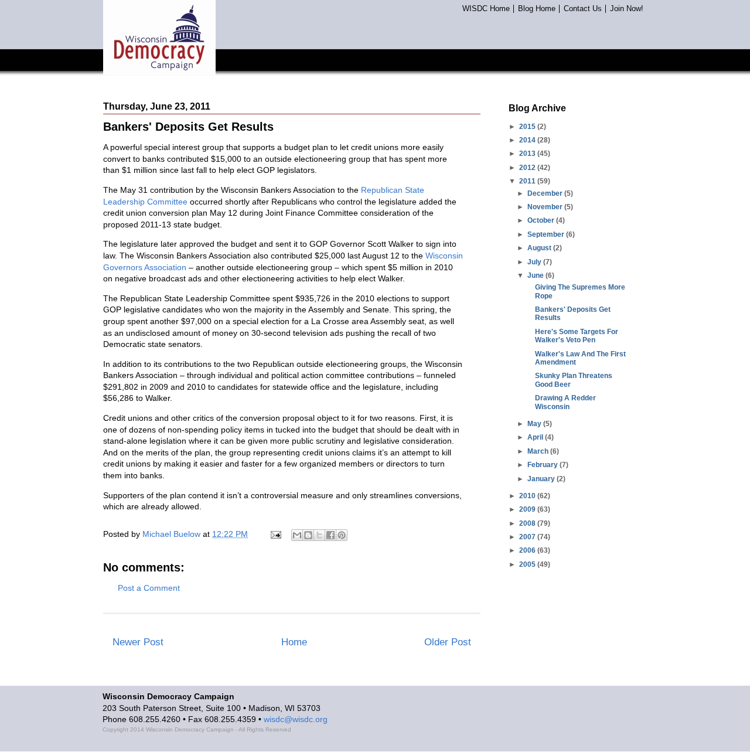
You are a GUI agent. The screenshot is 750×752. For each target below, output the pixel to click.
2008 (528, 523)
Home (294, 642)
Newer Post (137, 642)
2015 (528, 127)
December (545, 193)
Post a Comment (149, 588)
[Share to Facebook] (330, 535)
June (536, 275)
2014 (528, 140)
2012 (528, 168)
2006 (528, 550)
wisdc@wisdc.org (296, 719)
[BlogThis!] (308, 535)
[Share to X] (319, 535)
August (540, 248)
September (546, 234)
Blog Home (536, 9)
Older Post (447, 642)
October (541, 220)
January (542, 479)
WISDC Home (486, 9)
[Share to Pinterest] (341, 535)
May (535, 424)
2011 (528, 181)
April (536, 437)
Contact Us (583, 9)
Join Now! (626, 9)
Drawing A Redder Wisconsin (565, 402)
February (543, 465)
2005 (528, 564)
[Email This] (297, 535)
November (545, 207)
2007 (528, 537)
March (538, 451)
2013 (528, 153)
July (535, 262)
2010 (528, 496)
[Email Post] (275, 534)
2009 (528, 509)
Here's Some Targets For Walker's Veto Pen (576, 336)
